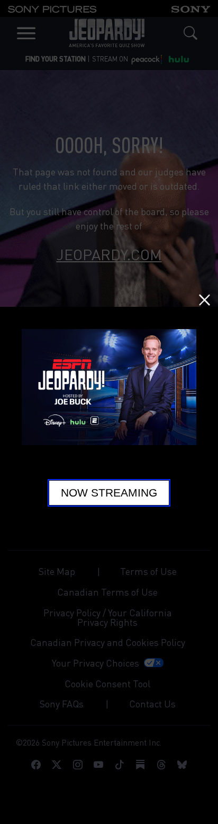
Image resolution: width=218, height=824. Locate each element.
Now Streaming (109, 492)
